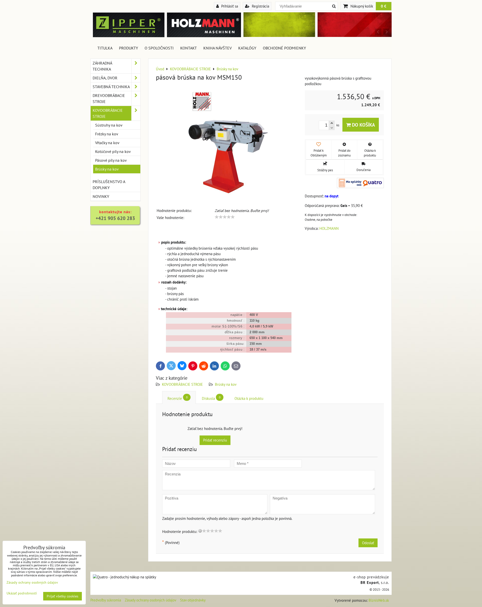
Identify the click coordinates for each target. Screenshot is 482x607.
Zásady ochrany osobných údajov (150, 600)
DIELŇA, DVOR (105, 77)
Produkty (128, 47)
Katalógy (247, 47)
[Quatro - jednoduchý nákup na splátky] (124, 577)
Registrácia (260, 6)
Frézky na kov (106, 133)
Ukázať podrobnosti (22, 593)
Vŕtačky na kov (107, 142)
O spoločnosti (159, 47)
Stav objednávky (193, 600)
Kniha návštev (217, 47)
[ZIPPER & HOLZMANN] (316, 35)
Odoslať (368, 542)
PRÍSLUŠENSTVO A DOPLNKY (109, 184)
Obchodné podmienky (284, 47)
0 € (383, 6)
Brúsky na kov (225, 384)
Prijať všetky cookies (62, 596)
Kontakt (188, 47)
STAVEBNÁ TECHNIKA (111, 86)
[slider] (225, 217)
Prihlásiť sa (229, 6)
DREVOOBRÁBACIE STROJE (109, 98)
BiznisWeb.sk (379, 600)
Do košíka (363, 125)
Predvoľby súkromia (105, 600)
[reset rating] (200, 531)
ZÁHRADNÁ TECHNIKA (102, 66)
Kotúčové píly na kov (113, 151)
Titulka (104, 47)
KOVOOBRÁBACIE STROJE (182, 384)
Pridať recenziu (215, 440)
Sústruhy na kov (109, 125)
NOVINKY (101, 196)
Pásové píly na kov (111, 160)
